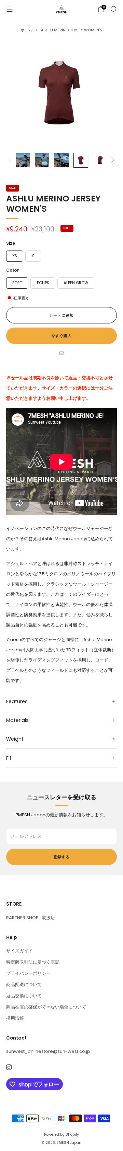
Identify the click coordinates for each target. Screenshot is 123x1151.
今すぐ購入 (61, 335)
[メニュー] (9, 9)
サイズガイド (19, 951)
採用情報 (15, 1018)
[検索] (113, 8)
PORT (17, 283)
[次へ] (112, 160)
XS (14, 256)
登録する (61, 857)
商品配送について (24, 984)
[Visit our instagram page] (8, 1067)
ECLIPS (43, 283)
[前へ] (11, 160)
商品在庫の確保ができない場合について (46, 1007)
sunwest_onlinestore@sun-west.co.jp (48, 1051)
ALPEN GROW (76, 283)
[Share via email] (61, 353)
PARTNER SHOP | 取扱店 (30, 917)
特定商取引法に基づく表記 (32, 962)
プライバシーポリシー (28, 973)
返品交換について (24, 996)
